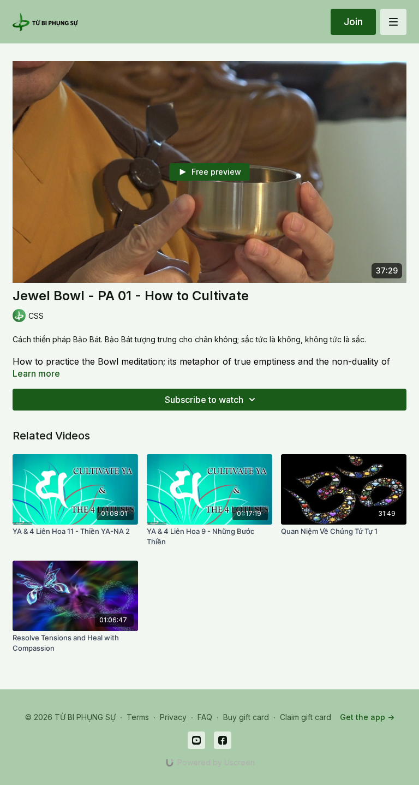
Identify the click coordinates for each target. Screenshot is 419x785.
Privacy (173, 717)
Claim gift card (305, 717)
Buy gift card (246, 717)
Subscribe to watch (204, 399)
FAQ (204, 717)
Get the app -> (367, 717)
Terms (138, 717)
